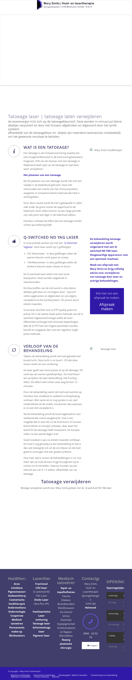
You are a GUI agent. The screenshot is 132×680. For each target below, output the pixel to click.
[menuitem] (20, 675)
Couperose (16, 615)
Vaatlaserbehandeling (46, 611)
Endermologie (17, 611)
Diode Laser (41, 599)
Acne (17, 583)
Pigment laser (41, 635)
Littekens (17, 587)
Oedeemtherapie (18, 595)
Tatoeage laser (41, 623)
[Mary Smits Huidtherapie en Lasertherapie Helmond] (66, 7)
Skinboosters (17, 635)
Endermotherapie (19, 607)
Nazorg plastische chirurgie (66, 643)
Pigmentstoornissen (20, 591)
